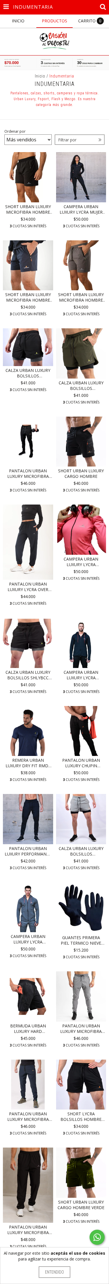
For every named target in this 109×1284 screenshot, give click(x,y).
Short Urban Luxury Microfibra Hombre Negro (28, 209)
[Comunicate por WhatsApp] (97, 1237)
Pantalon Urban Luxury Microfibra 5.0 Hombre (28, 473)
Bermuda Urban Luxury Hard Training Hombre (28, 1028)
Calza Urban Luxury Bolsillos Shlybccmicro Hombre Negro (28, 373)
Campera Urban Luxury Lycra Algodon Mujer (81, 561)
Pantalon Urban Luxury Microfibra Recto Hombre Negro (28, 1229)
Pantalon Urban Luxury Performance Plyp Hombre (28, 851)
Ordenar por (15, 131)
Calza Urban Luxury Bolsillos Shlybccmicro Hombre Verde (81, 385)
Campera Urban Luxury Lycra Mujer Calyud (81, 209)
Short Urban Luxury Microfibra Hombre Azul (28, 297)
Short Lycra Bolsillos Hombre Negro (80, 1116)
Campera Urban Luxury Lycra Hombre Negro (81, 674)
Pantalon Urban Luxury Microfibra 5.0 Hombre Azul (28, 1116)
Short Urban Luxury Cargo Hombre (81, 473)
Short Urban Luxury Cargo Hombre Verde (81, 1204)
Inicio (40, 76)
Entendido (54, 1272)
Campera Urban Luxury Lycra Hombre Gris (28, 939)
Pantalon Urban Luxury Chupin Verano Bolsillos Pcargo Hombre (81, 762)
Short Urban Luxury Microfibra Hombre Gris (81, 297)
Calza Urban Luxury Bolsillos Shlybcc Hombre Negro (28, 674)
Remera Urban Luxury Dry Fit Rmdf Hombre (28, 762)
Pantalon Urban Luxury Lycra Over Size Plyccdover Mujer (28, 586)
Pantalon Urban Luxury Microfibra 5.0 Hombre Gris (81, 1028)
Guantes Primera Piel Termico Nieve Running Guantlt (81, 940)
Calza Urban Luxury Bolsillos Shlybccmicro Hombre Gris (81, 851)
